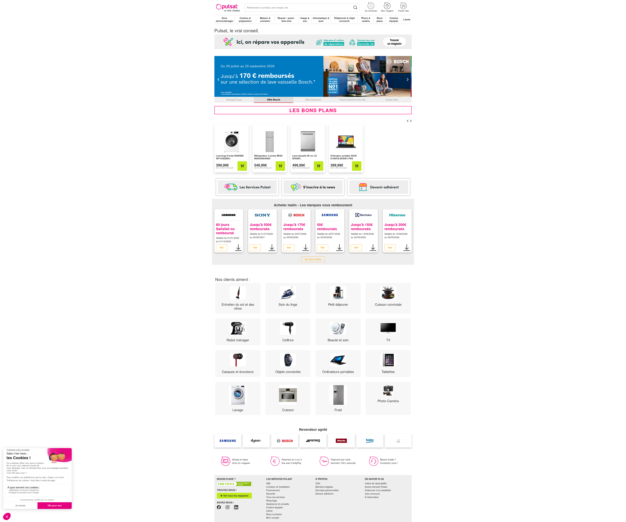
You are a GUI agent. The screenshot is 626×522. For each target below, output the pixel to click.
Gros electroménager (224, 19)
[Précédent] (410, 120)
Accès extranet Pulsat (376, 486)
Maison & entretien (265, 19)
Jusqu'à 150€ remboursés (362, 226)
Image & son (304, 19)
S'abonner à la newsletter (378, 490)
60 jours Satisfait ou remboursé (225, 228)
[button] (371, 7)
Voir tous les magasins (235, 495)
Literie (406, 19)
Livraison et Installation (278, 486)
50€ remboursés (327, 226)
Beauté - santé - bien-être (286, 19)
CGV (317, 483)
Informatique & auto (321, 19)
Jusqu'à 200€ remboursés (395, 226)
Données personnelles (327, 490)
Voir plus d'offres (313, 259)
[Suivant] (407, 120)
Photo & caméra (365, 19)
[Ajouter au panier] (242, 166)
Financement (273, 490)
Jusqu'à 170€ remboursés (294, 226)
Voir (221, 247)
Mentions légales (324, 486)
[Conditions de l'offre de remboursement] (238, 247)
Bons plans (380, 19)
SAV (268, 483)
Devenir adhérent (324, 493)
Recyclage (271, 500)
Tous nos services (275, 497)
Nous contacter (274, 514)
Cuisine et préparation (245, 19)
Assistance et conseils (277, 504)
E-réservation (372, 497)
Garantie (270, 493)
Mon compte (272, 517)
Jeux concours (372, 493)
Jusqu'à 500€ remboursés (261, 226)
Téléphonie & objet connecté (344, 19)
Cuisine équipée (393, 19)
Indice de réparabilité (376, 483)
